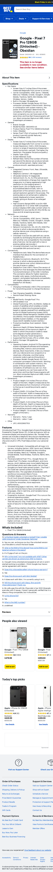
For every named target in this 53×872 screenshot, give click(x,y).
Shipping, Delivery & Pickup (13, 790)
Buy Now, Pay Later (10, 832)
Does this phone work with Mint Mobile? (20, 576)
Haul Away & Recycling (42, 806)
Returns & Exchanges (10, 794)
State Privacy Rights (42, 859)
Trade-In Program (9, 806)
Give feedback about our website (37, 850)
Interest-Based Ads (34, 858)
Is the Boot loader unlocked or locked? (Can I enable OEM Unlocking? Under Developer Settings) (24, 538)
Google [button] (23, 33)
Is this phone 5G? (11, 596)
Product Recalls (8, 802)
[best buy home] (8, 9)
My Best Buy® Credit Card (12, 820)
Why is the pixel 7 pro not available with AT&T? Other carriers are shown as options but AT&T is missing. (24, 557)
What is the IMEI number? (14, 602)
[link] (12, 655)
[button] (9, 18)
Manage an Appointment (43, 798)
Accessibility (6, 858)
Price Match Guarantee (11, 798)
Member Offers (39, 828)
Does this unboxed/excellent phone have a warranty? (26, 569)
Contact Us (37, 810)
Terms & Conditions (17, 858)
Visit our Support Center (42, 785)
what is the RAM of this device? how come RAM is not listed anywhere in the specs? (25, 549)
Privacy (25, 858)
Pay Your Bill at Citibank (11, 824)
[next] (48, 648)
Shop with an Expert (41, 790)
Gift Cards (6, 810)
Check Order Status (10, 785)
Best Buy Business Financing (13, 836)
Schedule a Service (40, 794)
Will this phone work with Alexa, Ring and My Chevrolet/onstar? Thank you (21, 584)
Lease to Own (7, 828)
